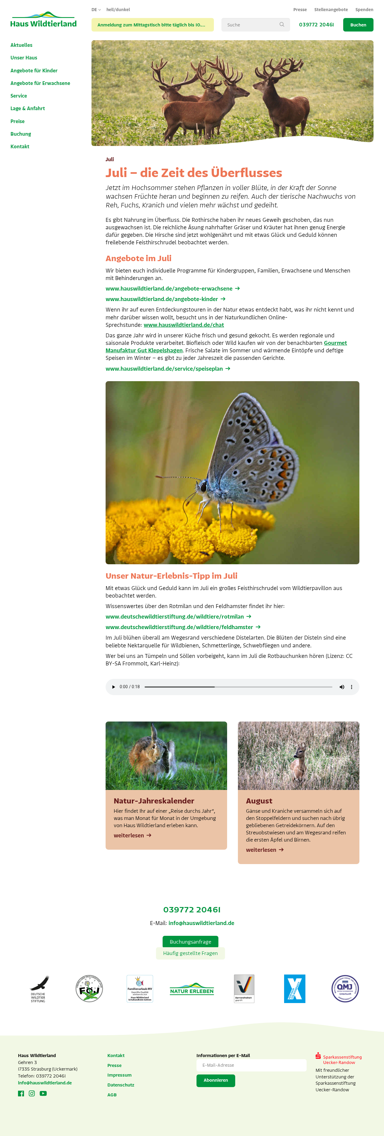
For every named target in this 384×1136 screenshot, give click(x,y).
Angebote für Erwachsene (40, 83)
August (259, 801)
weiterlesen (129, 835)
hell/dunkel (118, 10)
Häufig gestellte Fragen (190, 953)
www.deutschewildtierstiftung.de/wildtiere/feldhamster (179, 627)
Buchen (358, 25)
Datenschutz (120, 1085)
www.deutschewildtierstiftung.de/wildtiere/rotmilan (175, 616)
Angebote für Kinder (34, 70)
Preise (17, 121)
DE (94, 10)
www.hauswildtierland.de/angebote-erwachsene (169, 288)
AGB (112, 1094)
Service (18, 96)
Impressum (119, 1075)
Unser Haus (23, 58)
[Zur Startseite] (43, 19)
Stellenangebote (331, 10)
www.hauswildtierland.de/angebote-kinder (162, 299)
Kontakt (19, 146)
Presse (300, 10)
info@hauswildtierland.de (201, 923)
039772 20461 (316, 25)
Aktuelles (21, 45)
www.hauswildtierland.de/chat (184, 325)
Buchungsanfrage (190, 942)
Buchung (20, 134)
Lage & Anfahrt (27, 108)
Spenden (365, 10)
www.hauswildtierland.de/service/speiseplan (164, 369)
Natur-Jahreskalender (154, 801)
